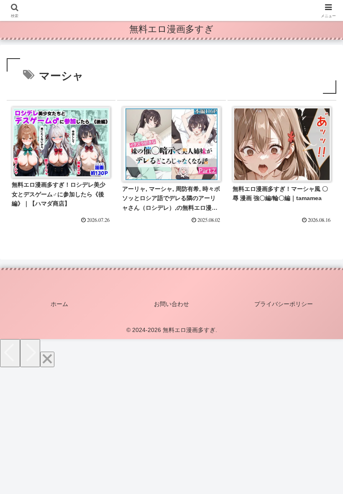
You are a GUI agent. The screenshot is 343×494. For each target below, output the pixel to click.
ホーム (59, 304)
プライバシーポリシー (283, 304)
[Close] (47, 359)
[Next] (30, 353)
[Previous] (10, 353)
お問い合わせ (171, 304)
